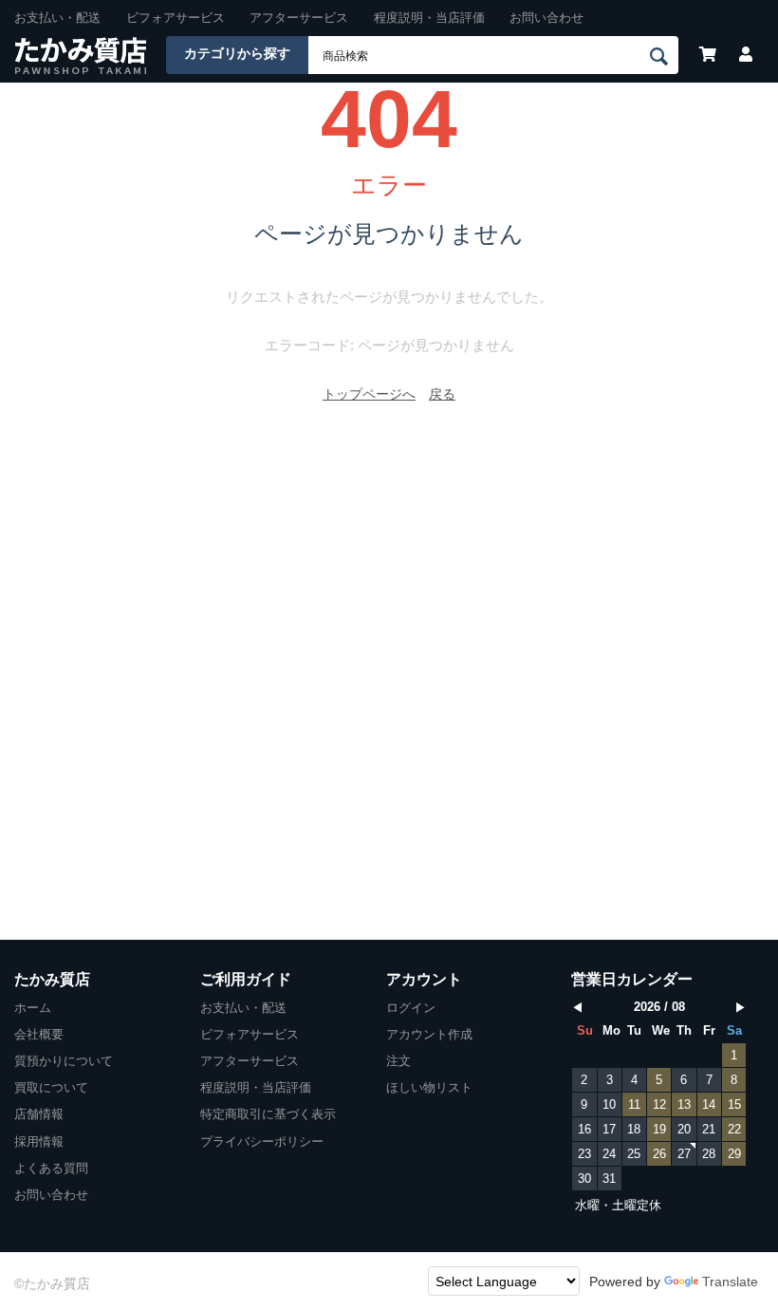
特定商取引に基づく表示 (268, 1114)
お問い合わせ (546, 17)
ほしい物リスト (429, 1087)
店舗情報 (39, 1114)
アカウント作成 (429, 1034)
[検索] (661, 55)
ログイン (410, 1008)
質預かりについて (63, 1061)
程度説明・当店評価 (429, 17)
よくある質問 (51, 1168)
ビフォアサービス (175, 17)
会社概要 (39, 1034)
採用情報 (39, 1141)
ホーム (32, 1008)
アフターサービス (299, 17)
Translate (730, 1281)
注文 (398, 1061)
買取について (51, 1087)
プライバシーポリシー (262, 1141)
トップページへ (369, 394)
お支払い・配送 (57, 17)
